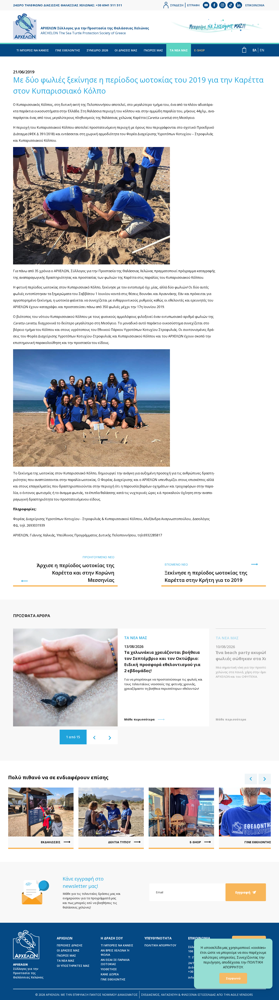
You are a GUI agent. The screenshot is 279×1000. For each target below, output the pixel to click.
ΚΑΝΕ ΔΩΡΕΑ (110, 974)
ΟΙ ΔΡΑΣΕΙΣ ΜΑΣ (126, 50)
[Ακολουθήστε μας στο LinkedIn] (238, 5)
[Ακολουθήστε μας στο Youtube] (206, 5)
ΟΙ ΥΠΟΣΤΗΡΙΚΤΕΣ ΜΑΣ (73, 966)
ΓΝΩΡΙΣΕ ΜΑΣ (153, 50)
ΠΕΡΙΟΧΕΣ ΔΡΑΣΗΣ (70, 945)
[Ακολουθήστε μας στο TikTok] (230, 5)
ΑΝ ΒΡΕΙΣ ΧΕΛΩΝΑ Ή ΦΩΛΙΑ (115, 952)
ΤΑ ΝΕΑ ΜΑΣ (179, 50)
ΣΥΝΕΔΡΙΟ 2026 (97, 50)
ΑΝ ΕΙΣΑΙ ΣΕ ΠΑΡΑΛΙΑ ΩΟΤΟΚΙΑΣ (115, 962)
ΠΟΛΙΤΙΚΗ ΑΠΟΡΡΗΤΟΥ (160, 945)
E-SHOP (199, 50)
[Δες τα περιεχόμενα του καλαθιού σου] (244, 50)
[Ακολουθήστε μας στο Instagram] (222, 5)
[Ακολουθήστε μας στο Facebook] (214, 5)
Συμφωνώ (233, 978)
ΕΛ (254, 50)
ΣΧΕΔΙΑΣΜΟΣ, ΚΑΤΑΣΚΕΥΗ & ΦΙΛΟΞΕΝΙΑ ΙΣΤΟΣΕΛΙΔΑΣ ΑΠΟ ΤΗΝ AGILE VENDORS (197, 995)
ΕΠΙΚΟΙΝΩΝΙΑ (254, 5)
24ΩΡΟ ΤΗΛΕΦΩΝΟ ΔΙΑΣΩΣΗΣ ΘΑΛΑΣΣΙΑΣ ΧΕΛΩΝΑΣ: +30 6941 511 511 (67, 5)
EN (262, 50)
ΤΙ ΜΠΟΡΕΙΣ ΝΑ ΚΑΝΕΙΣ (32, 50)
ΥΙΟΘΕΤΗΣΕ (109, 969)
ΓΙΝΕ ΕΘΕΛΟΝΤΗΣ (67, 50)
